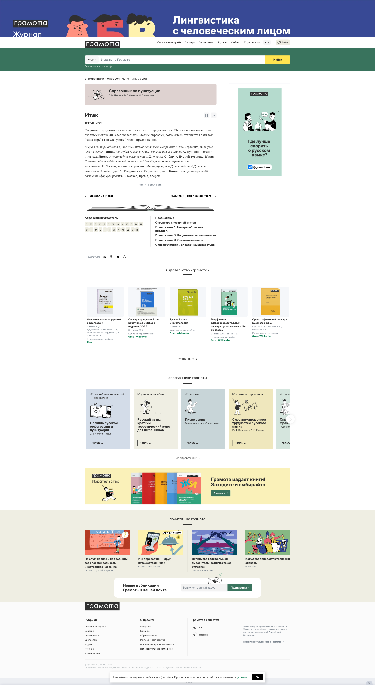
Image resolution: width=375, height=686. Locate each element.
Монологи (250, 566)
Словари (190, 42)
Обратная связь (148, 635)
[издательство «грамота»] (187, 277)
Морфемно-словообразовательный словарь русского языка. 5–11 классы (228, 324)
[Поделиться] (214, 115)
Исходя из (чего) (101, 195)
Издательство (252, 42)
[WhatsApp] (124, 257)
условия (242, 677)
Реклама (246, 193)
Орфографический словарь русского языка (269, 321)
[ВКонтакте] (104, 257)
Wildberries (141, 336)
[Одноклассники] (111, 257)
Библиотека (91, 640)
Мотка (197, 667)
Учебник (236, 42)
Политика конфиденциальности (157, 644)
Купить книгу (186, 358)
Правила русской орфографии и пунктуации (104, 426)
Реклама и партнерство (152, 640)
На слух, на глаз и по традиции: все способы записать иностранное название (106, 562)
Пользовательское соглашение (156, 649)
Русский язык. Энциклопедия (179, 321)
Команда (145, 631)
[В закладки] (206, 115)
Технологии (154, 566)
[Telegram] (118, 257)
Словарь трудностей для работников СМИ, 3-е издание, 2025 (143, 323)
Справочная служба (169, 42)
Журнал (222, 42)
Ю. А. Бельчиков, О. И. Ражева (248, 430)
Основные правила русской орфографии (104, 321)
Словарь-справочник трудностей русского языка (249, 423)
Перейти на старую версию (262, 642)
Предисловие (164, 217)
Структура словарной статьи (175, 222)
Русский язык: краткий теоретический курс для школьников (153, 425)
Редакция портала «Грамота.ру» (202, 423)
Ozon (89, 342)
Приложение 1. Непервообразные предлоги (179, 229)
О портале (145, 626)
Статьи (88, 570)
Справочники (206, 42)
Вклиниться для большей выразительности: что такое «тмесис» (211, 562)
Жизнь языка (208, 570)
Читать (96, 443)
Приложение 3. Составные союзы (179, 240)
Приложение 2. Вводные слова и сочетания (185, 235)
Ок (258, 677)
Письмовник (195, 419)
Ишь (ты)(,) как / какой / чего (191, 195)
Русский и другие (104, 570)
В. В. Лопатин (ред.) (100, 433)
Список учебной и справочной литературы (185, 244)
